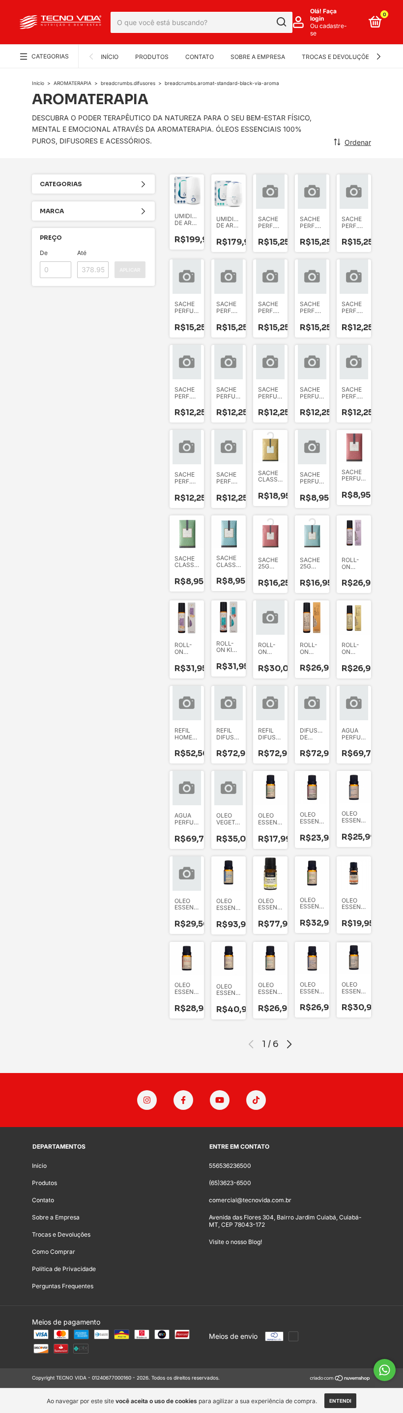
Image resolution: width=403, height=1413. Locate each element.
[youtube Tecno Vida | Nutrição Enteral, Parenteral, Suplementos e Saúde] (220, 1349)
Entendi (340, 1401)
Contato (199, 56)
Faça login (323, 14)
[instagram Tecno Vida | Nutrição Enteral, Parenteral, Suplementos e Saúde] (147, 1349)
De (44, 252)
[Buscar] (281, 22)
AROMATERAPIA (72, 83)
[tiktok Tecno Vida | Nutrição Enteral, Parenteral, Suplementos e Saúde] (256, 1349)
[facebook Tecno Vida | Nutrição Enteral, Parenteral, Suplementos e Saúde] (183, 1349)
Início (109, 56)
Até (81, 252)
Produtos (152, 56)
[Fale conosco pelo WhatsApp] (385, 1370)
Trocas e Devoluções (337, 56)
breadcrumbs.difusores (128, 83)
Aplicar (130, 270)
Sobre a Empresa (257, 56)
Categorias (50, 56)
